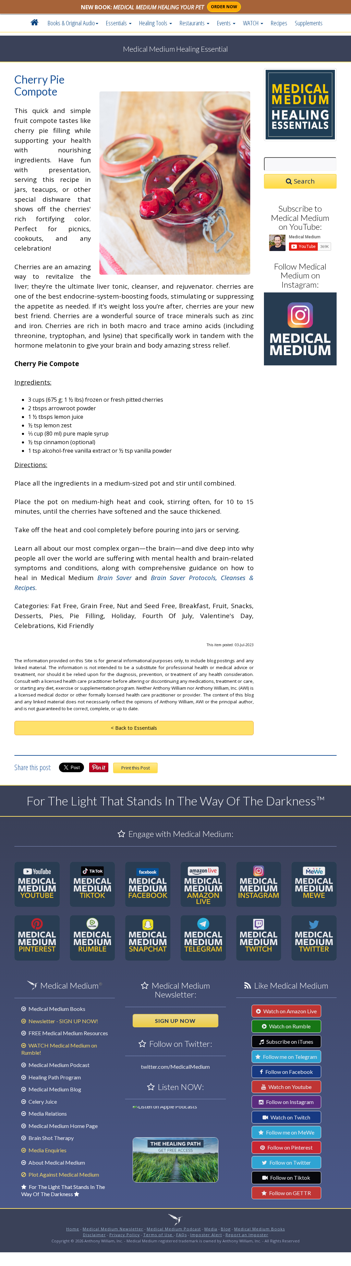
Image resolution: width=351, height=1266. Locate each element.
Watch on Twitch (289, 1117)
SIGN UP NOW (175, 1020)
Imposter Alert (206, 1234)
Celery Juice (42, 1101)
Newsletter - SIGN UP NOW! (62, 1021)
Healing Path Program (54, 1077)
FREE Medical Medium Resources (67, 1033)
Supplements (309, 22)
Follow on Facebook (288, 1071)
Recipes (279, 22)
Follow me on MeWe (289, 1132)
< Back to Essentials (134, 727)
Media (210, 1228)
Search (303, 181)
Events (224, 22)
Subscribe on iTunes (289, 1041)
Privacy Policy (124, 1234)
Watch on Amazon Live (289, 1011)
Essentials (117, 22)
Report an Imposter (247, 1234)
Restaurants (193, 22)
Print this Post (135, 768)
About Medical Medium (56, 1162)
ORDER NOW (224, 7)
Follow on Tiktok (289, 1177)
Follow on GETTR (289, 1193)
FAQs (181, 1234)
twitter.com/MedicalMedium (175, 1066)
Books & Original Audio (71, 22)
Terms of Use (158, 1234)
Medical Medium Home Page (62, 1126)
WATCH (251, 22)
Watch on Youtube (289, 1086)
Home (72, 1228)
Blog (226, 1228)
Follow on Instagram (289, 1102)
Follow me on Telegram (289, 1056)
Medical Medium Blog (54, 1089)
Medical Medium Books (56, 1008)
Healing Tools (154, 22)
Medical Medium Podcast (58, 1065)
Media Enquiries (46, 1150)
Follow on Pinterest (289, 1147)
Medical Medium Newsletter (113, 1228)
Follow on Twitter (289, 1162)
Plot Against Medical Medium (63, 1174)
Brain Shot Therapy (50, 1138)
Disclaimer (94, 1234)
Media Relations (47, 1113)
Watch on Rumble (289, 1026)
